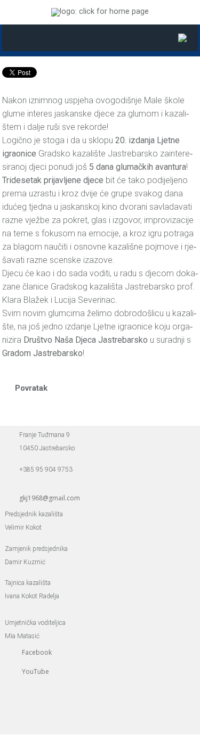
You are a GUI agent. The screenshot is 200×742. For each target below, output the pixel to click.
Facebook (37, 652)
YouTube (35, 671)
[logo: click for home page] (100, 11)
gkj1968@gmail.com (49, 497)
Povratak (31, 388)
